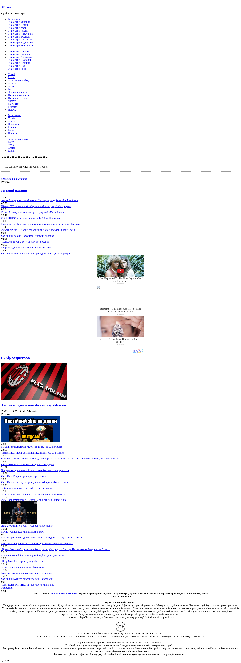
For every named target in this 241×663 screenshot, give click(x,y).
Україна (12, 118)
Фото (11, 86)
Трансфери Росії (17, 68)
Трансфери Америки (19, 60)
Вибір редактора (15, 358)
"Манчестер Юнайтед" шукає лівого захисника (27, 584)
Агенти (12, 83)
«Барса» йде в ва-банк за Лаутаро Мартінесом (26, 247)
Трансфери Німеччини (20, 33)
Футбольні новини (18, 95)
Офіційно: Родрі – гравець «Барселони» (23, 476)
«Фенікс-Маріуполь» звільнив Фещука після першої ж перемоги (37, 543)
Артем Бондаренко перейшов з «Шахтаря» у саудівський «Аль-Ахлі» (39, 200)
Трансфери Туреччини (20, 45)
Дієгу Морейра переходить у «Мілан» (22, 561)
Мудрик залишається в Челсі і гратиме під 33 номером (31, 446)
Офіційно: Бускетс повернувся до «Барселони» (27, 578)
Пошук (12, 109)
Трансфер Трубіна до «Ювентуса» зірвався (25, 241)
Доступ (12, 100)
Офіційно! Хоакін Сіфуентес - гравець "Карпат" (28, 235)
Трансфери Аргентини (20, 57)
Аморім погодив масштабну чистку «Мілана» (34, 405)
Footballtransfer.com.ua (63, 593)
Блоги (11, 77)
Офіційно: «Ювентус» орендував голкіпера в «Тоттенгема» (34, 482)
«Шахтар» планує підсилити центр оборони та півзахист (33, 494)
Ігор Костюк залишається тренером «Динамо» (27, 573)
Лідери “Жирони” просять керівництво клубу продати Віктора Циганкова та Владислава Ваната (55, 549)
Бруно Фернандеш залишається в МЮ (22, 531)
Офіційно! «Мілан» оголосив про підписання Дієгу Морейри (35, 253)
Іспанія (12, 127)
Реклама (12, 106)
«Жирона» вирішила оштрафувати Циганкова (27, 488)
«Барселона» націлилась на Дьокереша (23, 567)
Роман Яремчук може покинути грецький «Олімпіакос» (32, 212)
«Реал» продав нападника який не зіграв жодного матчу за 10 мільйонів (41, 537)
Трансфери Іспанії (18, 30)
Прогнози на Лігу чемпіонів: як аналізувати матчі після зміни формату (40, 224)
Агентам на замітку (19, 80)
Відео (11, 89)
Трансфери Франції (19, 36)
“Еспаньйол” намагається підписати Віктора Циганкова (32, 452)
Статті (11, 74)
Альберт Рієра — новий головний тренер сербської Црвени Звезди (38, 229)
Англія (11, 121)
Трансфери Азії (16, 65)
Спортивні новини (18, 92)
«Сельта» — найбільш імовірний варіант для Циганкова (32, 555)
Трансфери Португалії (20, 39)
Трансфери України (19, 21)
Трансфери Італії (17, 27)
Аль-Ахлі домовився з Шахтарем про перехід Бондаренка (33, 499)
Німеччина (14, 124)
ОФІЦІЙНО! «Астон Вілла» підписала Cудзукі (27, 464)
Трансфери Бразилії (19, 54)
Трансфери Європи (18, 51)
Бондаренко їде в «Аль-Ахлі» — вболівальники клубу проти (35, 470)
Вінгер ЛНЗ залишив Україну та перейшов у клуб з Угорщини (36, 206)
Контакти (13, 103)
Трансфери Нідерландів (21, 42)
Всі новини (14, 19)
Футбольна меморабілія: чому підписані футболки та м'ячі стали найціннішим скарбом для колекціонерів (60, 458)
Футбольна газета (18, 98)
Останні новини (14, 191)
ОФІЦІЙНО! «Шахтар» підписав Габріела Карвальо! (30, 218)
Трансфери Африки (19, 62)
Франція (12, 133)
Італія (11, 130)
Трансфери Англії (18, 24)
